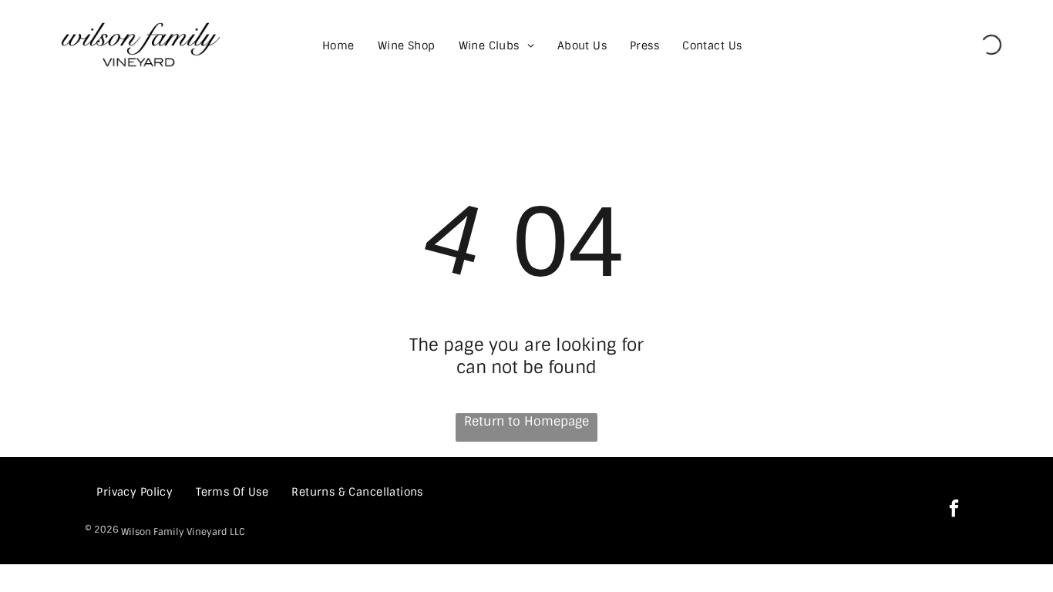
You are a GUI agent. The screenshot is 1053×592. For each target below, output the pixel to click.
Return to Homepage (526, 421)
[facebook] (953, 510)
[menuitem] (338, 45)
